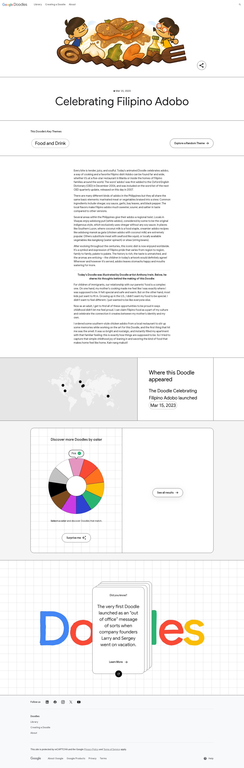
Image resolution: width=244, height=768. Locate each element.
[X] (70, 702)
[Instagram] (63, 702)
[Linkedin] (47, 702)
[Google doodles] (15, 4)
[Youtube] (78, 702)
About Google (55, 758)
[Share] (201, 65)
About (72, 4)
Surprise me (74, 537)
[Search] (240, 4)
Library (38, 4)
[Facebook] (55, 702)
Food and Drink (50, 143)
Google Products (76, 758)
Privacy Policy (91, 749)
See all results (165, 492)
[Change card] (118, 673)
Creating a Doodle (55, 4)
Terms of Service (111, 749)
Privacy (92, 758)
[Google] (35, 758)
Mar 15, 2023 (163, 405)
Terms (103, 758)
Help (210, 758)
